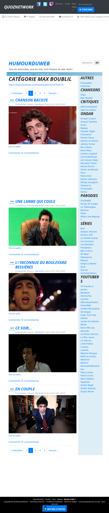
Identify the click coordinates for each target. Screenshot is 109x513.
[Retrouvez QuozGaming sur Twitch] (51, 4)
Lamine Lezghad (89, 153)
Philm (83, 213)
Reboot (84, 260)
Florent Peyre (87, 137)
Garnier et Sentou (89, 140)
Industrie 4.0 (67, 17)
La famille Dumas (89, 238)
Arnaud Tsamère (89, 121)
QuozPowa (22, 104)
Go (97, 62)
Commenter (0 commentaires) (24, 153)
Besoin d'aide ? (70, 499)
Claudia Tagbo (88, 131)
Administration (25, 74)
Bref (83, 228)
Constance (86, 134)
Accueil (11, 74)
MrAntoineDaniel (89, 106)
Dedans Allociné (89, 231)
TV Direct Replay (12, 17)
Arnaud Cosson (88, 118)
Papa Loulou (87, 372)
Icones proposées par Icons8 (89, 502)
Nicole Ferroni (88, 166)
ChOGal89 (86, 200)
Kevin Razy (86, 150)
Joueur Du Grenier (90, 321)
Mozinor (85, 210)
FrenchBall (86, 305)
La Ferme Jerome (89, 334)
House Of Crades (89, 203)
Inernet (84, 318)
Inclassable (86, 83)
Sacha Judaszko (89, 179)
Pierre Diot (86, 176)
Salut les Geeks (88, 110)
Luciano (84, 346)
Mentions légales (70, 502)
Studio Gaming (88, 388)
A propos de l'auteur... (47, 74)
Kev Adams (86, 147)
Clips (83, 94)
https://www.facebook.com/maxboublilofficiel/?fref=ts (36, 84)
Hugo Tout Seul (88, 315)
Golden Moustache (90, 308)
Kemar (84, 324)
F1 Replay (30, 17)
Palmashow (86, 257)
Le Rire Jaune (87, 337)
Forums (59, 3)
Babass (84, 128)
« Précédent (16, 93)
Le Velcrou (86, 340)
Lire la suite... (15, 146)
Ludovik (85, 350)
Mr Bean (85, 254)
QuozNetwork (18, 7)
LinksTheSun (87, 343)
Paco (83, 172)
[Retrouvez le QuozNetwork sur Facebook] (39, 3)
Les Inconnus (87, 241)
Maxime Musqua (89, 353)
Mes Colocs (86, 250)
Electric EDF (87, 235)
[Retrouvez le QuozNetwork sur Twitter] (45, 3)
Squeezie (85, 382)
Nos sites (74, 5)
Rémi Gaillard (87, 378)
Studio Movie (87, 391)
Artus (83, 125)
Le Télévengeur (88, 207)
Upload (59, 499)
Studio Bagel (87, 385)
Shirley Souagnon (89, 182)
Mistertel (85, 359)
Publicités (85, 86)
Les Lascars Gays (89, 160)
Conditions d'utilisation (54, 502)
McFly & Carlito (88, 356)
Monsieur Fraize (89, 163)
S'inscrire (87, 9)
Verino (84, 191)
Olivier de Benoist (89, 169)
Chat (67, 3)
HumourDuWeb (48, 17)
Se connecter (85, 4)
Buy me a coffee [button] (56, 509)
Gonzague (86, 311)
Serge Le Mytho (89, 263)
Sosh (83, 266)
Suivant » (53, 93)
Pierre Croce (87, 375)
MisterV (84, 362)
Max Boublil (39, 104)
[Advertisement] (54, 38)
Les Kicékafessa (89, 156)
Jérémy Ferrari (88, 144)
